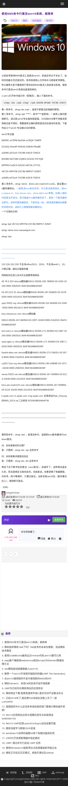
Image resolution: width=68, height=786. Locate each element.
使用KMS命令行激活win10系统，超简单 (25, 642)
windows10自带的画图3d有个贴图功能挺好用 (30, 733)
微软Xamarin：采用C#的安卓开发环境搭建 (27, 683)
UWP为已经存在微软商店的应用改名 (23, 688)
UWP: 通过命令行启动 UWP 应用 (23, 742)
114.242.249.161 (10, 538)
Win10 (14, 20)
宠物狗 (28, 772)
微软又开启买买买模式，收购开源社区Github (30, 752)
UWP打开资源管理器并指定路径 (23, 738)
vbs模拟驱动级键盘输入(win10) (21, 668)
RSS (36, 775)
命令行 (49, 20)
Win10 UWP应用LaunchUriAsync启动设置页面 (31, 723)
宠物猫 (13, 772)
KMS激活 (36, 20)
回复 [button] (43, 538)
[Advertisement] (34, 597)
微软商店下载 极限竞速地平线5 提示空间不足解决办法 (34, 693)
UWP (43, 772)
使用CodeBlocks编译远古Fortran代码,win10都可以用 (32, 655)
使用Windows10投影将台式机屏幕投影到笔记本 (31, 747)
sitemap (59, 772)
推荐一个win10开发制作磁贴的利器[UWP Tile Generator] (34, 673)
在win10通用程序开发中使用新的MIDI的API (27, 678)
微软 (25, 20)
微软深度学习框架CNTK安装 (20, 728)
